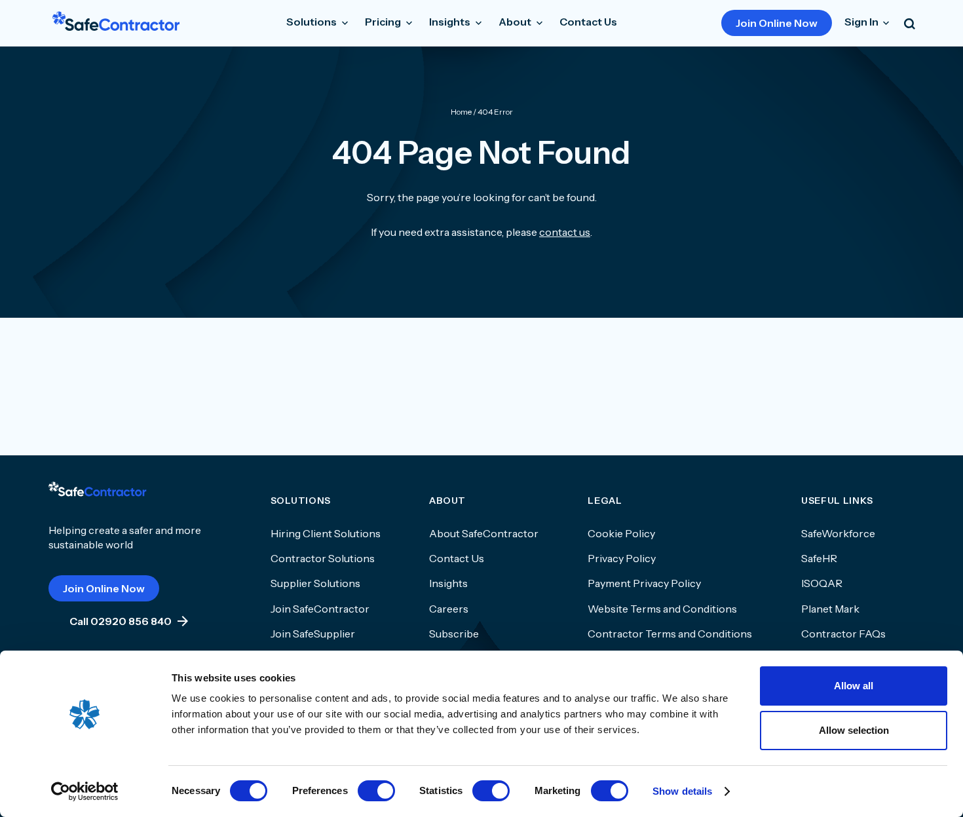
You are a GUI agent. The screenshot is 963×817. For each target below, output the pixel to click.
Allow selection (854, 730)
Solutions (312, 21)
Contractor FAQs (843, 633)
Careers (448, 608)
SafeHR (819, 558)
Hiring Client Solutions (326, 533)
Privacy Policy (622, 558)
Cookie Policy (621, 533)
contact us (564, 231)
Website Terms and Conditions (662, 608)
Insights (448, 583)
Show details (682, 791)
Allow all (853, 685)
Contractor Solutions (323, 558)
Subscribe (454, 633)
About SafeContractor (483, 533)
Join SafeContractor (320, 608)
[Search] (909, 22)
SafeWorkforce (838, 533)
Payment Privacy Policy (644, 583)
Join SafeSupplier (313, 633)
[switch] (376, 790)
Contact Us (588, 21)
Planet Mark (830, 608)
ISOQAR (821, 583)
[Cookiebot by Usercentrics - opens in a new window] (85, 791)
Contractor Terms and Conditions (670, 633)
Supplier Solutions (315, 583)
